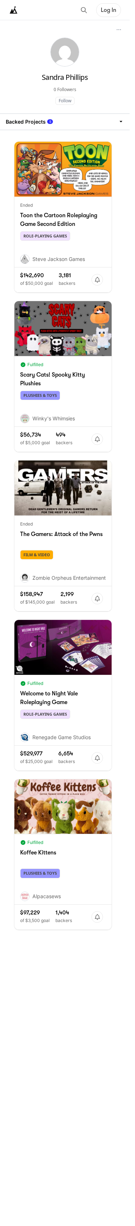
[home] (14, 10)
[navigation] (65, 121)
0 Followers (65, 89)
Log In (108, 10)
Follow (65, 101)
